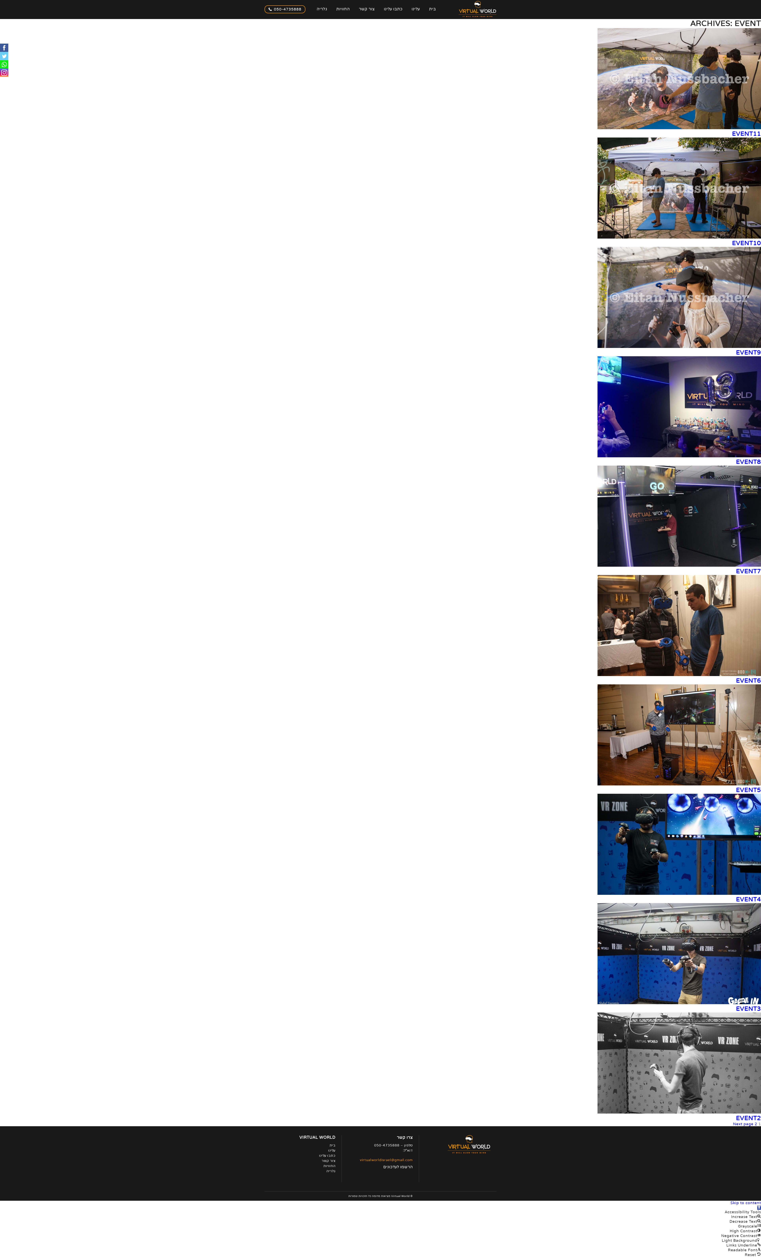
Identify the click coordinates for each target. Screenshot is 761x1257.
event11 (746, 134)
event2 (748, 1118)
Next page (743, 1124)
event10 (746, 243)
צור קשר (367, 9)
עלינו (416, 9)
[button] (759, 1207)
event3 (748, 1008)
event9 (748, 352)
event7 (748, 571)
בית (432, 9)
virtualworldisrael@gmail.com (386, 1160)
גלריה (322, 9)
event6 (748, 680)
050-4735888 (287, 9)
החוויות (343, 9)
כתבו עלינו (393, 9)
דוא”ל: (408, 1150)
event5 (748, 790)
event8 (748, 462)
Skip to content (745, 1203)
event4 (748, 899)
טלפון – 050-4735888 (393, 1145)
